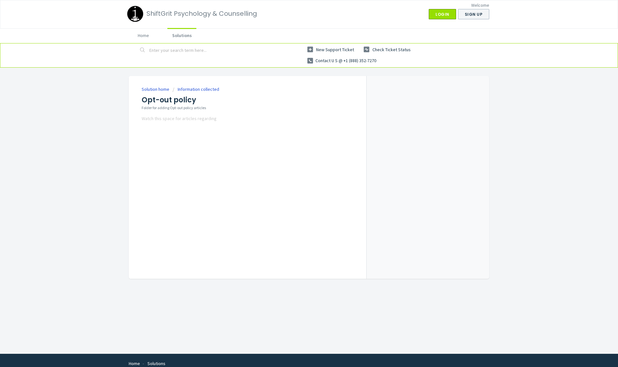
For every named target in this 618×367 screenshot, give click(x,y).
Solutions (182, 35)
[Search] (142, 50)
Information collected (198, 89)
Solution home (156, 89)
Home (143, 35)
